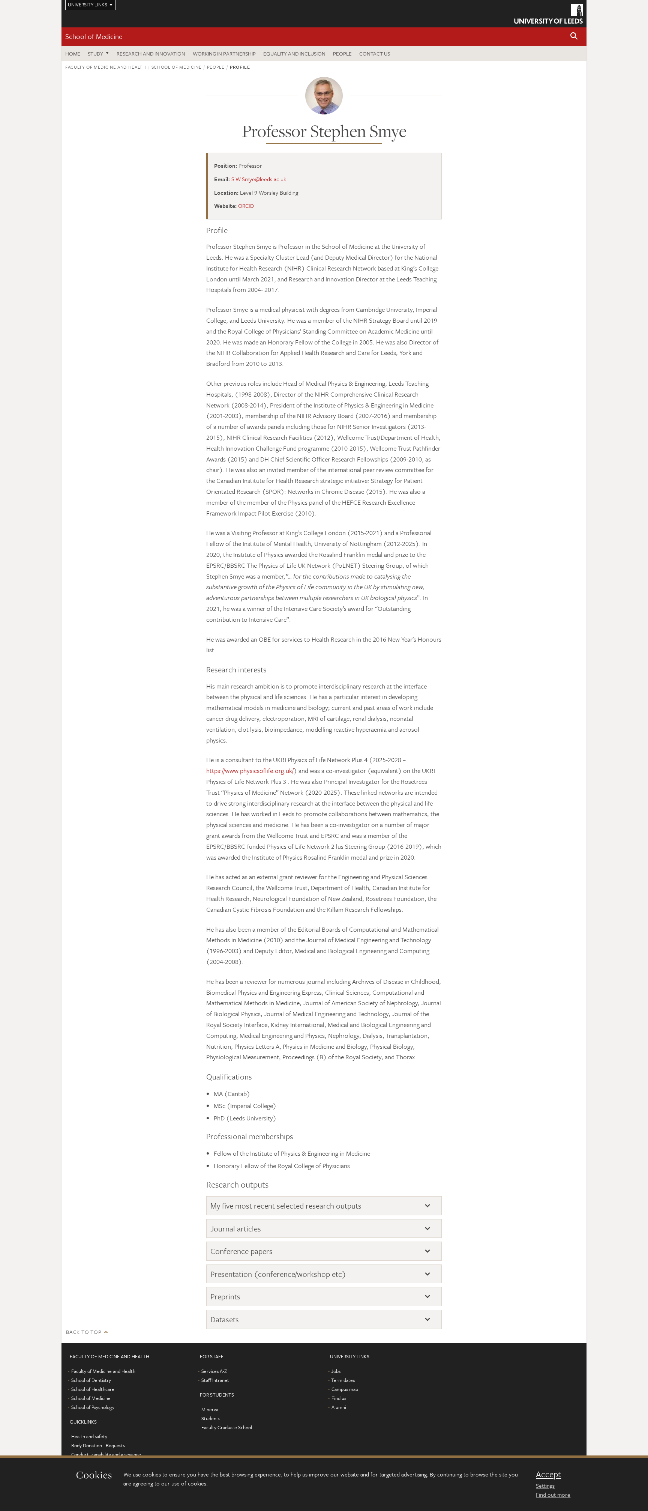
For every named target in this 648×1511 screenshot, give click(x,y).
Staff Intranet (215, 1380)
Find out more (553, 1494)
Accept (548, 1474)
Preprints (225, 1296)
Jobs (335, 1371)
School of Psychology (92, 1407)
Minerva (209, 1409)
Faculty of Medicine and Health (105, 66)
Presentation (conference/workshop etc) (278, 1274)
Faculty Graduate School (226, 1427)
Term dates (343, 1380)
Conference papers (241, 1251)
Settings (545, 1485)
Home (72, 53)
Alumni (339, 1407)
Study (95, 53)
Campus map (345, 1389)
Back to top (83, 1332)
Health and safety (89, 1436)
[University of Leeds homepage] (548, 14)
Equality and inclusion (294, 53)
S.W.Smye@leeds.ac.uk (258, 179)
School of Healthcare (92, 1389)
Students (210, 1418)
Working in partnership (224, 53)
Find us (339, 1398)
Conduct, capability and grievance (106, 1454)
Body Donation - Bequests (98, 1445)
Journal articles (235, 1228)
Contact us (374, 53)
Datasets (224, 1319)
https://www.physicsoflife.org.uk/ (250, 770)
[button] (574, 36)
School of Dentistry (91, 1380)
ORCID (246, 205)
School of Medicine (93, 36)
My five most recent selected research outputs (286, 1205)
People (342, 53)
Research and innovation (151, 53)
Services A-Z (214, 1371)
